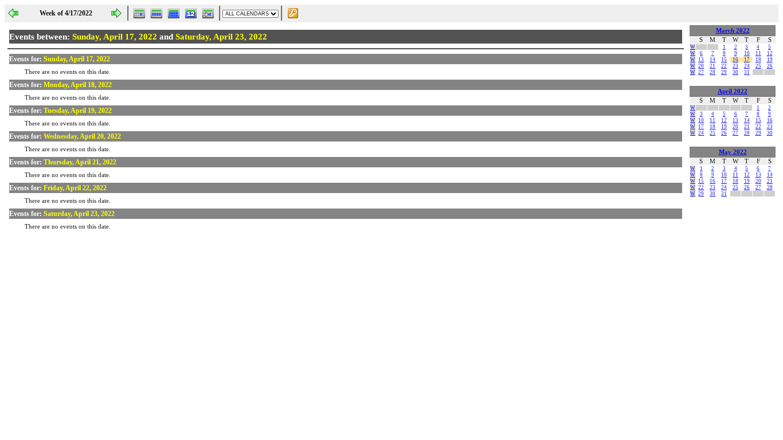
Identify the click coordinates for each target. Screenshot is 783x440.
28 (712, 72)
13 (701, 59)
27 (701, 72)
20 (701, 66)
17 (747, 59)
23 (735, 66)
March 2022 (733, 31)
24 (747, 66)
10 (747, 53)
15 (724, 59)
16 (735, 59)
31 (747, 72)
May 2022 (733, 152)
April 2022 (732, 91)
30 (735, 72)
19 (770, 59)
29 (724, 72)
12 (770, 53)
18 (758, 59)
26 (770, 66)
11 (758, 53)
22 (724, 66)
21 (712, 66)
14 (712, 59)
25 (758, 66)
